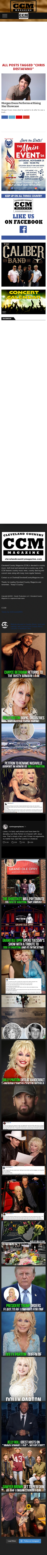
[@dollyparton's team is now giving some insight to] (23, 700)
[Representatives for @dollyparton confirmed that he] (23, 1062)
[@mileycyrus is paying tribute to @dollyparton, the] (23, 791)
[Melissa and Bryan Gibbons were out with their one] (23, 1515)
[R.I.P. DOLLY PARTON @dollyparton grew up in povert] (23, 1379)
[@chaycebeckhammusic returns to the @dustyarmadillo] (23, 655)
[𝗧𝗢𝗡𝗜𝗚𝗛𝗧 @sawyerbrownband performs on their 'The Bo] (23, 1469)
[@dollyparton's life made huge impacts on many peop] (23, 836)
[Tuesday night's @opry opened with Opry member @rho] (23, 926)
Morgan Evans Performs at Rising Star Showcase (21, 105)
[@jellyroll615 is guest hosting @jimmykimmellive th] (23, 1424)
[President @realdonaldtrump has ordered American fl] (23, 1288)
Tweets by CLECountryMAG (12, 612)
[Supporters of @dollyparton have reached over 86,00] (23, 745)
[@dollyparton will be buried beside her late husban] (23, 1017)
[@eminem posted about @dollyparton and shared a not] (23, 1107)
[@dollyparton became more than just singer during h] (23, 1334)
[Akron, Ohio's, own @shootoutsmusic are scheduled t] (23, 881)
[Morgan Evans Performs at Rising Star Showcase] (23, 99)
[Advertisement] (23, 41)
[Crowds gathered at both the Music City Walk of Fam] (23, 1243)
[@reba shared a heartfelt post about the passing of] (23, 972)
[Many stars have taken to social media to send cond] (23, 1198)
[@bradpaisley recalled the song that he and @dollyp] (23, 1153)
